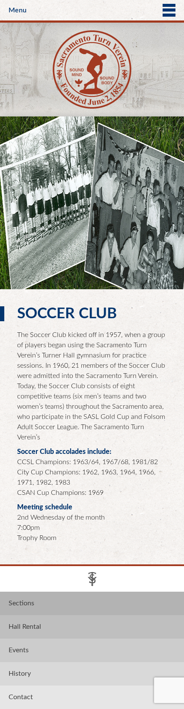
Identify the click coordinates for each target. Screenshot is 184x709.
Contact (21, 697)
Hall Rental (25, 626)
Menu (18, 10)
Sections (21, 603)
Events (19, 650)
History (20, 673)
